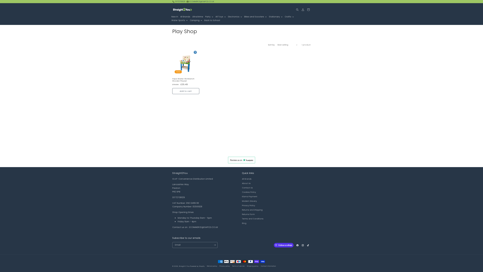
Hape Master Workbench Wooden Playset (183, 80)
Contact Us (247, 187)
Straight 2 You (184, 266)
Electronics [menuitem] (233, 16)
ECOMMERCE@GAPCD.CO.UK (201, 1)
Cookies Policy (249, 192)
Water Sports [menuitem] (178, 20)
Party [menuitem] (208, 16)
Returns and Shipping (252, 210)
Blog (244, 223)
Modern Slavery (249, 201)
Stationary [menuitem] (274, 16)
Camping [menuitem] (195, 20)
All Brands (247, 179)
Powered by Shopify (197, 266)
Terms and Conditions (253, 218)
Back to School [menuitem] (212, 20)
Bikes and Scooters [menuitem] (254, 16)
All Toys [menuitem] (219, 16)
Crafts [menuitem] (288, 16)
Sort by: (271, 45)
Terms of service (238, 266)
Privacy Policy (248, 205)
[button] (297, 9)
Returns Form (248, 214)
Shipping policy (253, 266)
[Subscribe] (214, 245)
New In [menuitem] (174, 16)
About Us (246, 183)
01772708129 (180, 1)
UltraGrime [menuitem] (197, 16)
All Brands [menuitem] (185, 16)
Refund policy (212, 266)
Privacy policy (224, 266)
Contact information (268, 266)
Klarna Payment (249, 196)
